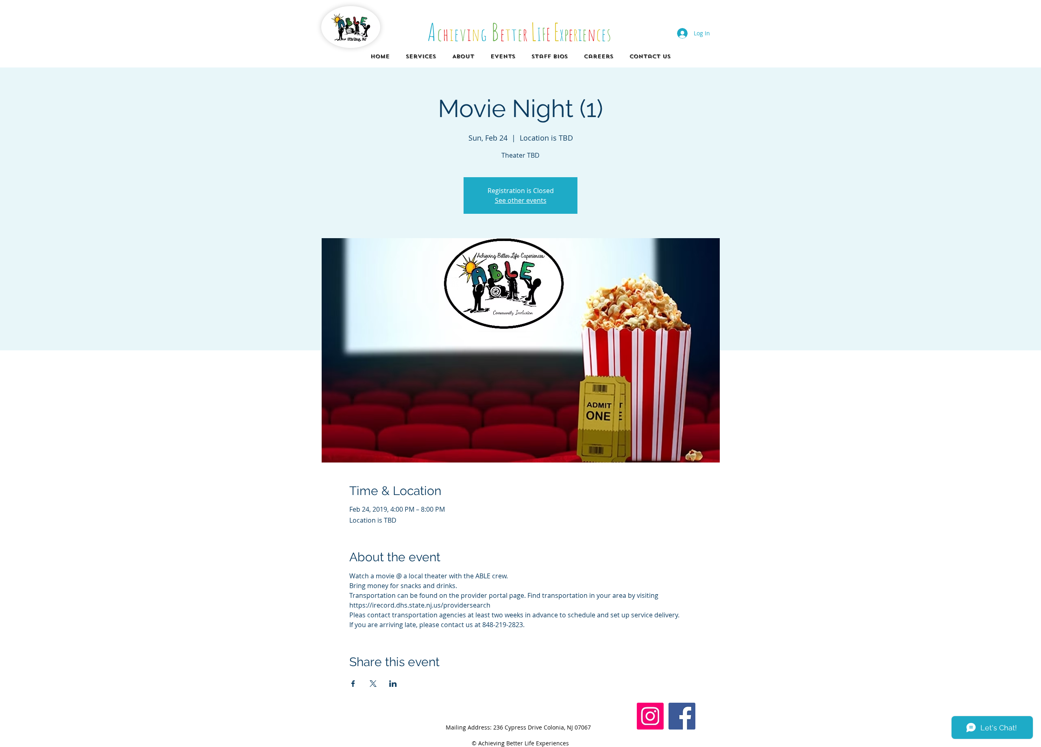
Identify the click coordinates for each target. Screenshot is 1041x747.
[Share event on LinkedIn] (393, 683)
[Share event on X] (373, 683)
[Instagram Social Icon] (650, 716)
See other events (521, 200)
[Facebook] (682, 716)
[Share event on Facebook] (353, 683)
